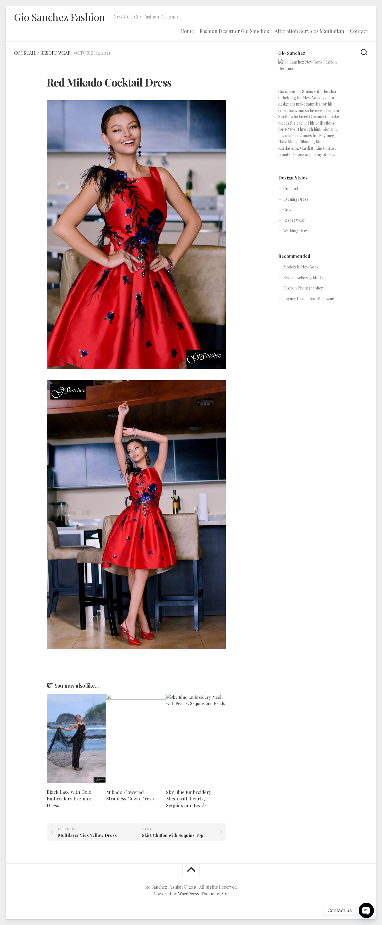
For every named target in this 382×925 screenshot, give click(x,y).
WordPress (188, 893)
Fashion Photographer (303, 288)
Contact (359, 31)
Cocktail (25, 53)
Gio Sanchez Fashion (59, 17)
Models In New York (301, 267)
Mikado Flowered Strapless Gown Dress (130, 795)
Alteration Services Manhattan (309, 31)
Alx (224, 893)
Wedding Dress (296, 230)
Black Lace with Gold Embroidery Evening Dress (69, 798)
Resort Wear (55, 53)
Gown (288, 209)
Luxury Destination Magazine (308, 298)
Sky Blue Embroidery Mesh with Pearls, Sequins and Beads (188, 799)
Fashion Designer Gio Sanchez (234, 31)
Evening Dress (295, 199)
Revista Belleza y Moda (303, 277)
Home (187, 31)
